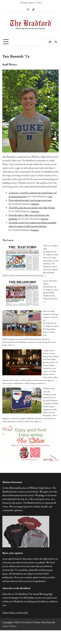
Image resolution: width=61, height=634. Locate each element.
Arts (50, 196)
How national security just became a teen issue (30, 200)
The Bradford (26, 622)
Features (44, 218)
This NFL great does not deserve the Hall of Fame (32, 207)
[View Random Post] (50, 42)
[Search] (56, 42)
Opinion (35, 203)
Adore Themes (9, 626)
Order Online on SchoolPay (15, 612)
